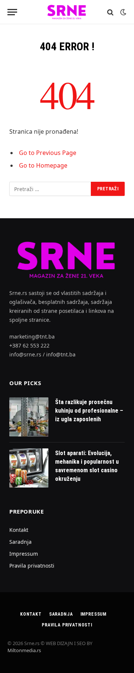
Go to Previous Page (47, 153)
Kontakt (18, 529)
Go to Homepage (43, 165)
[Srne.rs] (67, 12)
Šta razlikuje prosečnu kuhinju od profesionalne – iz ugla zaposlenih (89, 411)
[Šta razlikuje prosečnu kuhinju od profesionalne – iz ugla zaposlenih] (28, 417)
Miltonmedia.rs (24, 650)
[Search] (110, 12)
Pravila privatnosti (31, 565)
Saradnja (20, 541)
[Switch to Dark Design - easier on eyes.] (122, 12)
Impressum (23, 553)
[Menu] (12, 12)
